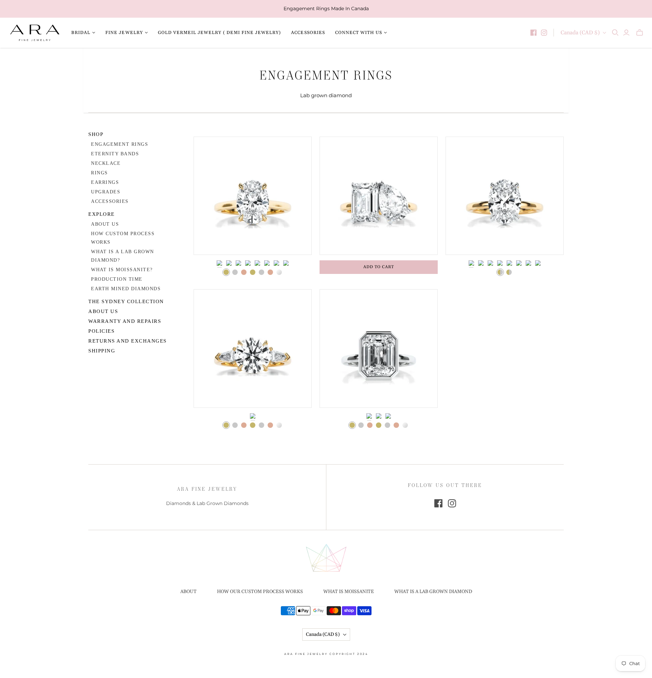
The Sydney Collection (126, 301)
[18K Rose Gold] (270, 272)
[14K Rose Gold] (244, 272)
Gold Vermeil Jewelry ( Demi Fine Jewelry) (219, 32)
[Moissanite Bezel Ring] (379, 348)
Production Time (117, 279)
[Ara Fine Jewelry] (34, 32)
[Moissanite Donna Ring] (253, 348)
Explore (101, 214)
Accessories (308, 32)
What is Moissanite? (122, 269)
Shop (95, 134)
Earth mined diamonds (126, 288)
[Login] (626, 32)
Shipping (101, 350)
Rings (99, 172)
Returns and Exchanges (127, 341)
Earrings (105, 182)
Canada (580, 32)
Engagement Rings (119, 144)
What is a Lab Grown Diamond (433, 592)
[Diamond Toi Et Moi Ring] (379, 196)
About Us (105, 224)
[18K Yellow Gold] (252, 272)
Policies (101, 331)
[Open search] (615, 32)
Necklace (106, 163)
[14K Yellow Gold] (226, 272)
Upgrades (105, 191)
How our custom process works (260, 592)
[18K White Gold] (261, 272)
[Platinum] (279, 272)
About (188, 592)
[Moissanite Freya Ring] (253, 196)
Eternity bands (115, 153)
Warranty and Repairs (124, 321)
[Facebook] (533, 33)
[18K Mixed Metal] (509, 272)
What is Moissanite (348, 592)
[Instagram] (544, 33)
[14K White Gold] (235, 272)
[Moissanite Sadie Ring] (505, 196)
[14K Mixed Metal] (500, 272)
